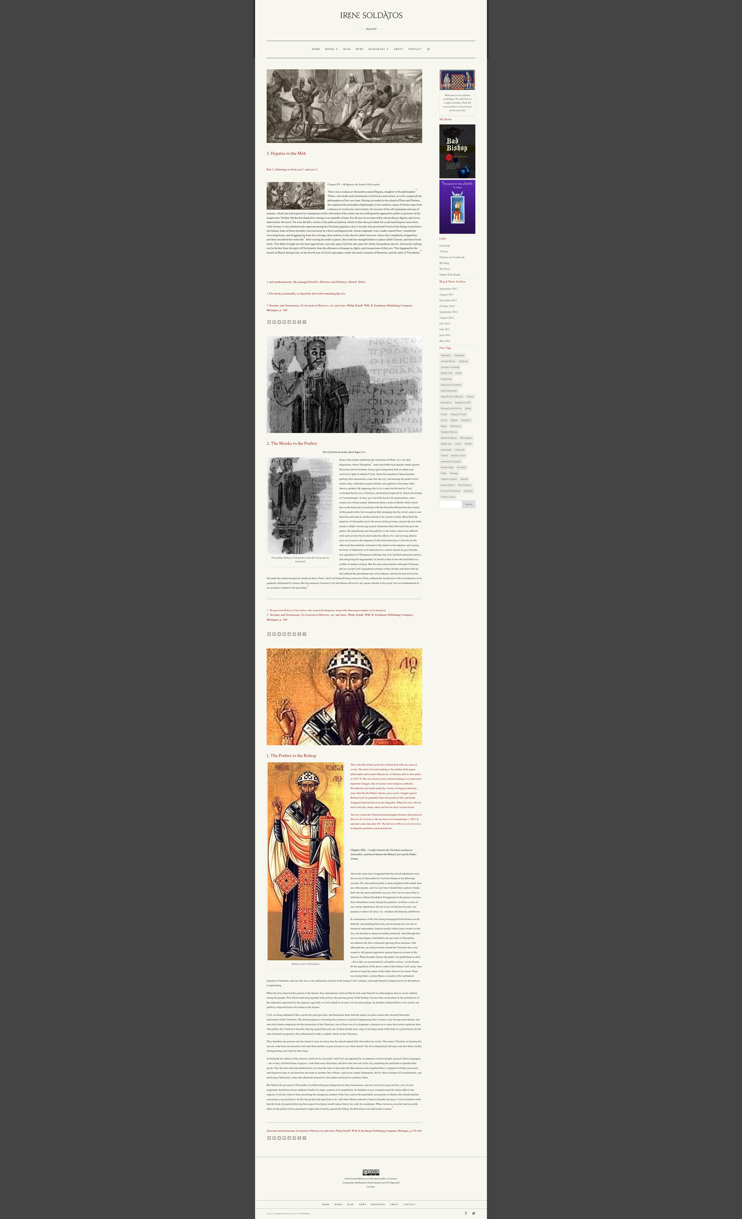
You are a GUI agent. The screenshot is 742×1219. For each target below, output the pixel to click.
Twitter (443, 251)
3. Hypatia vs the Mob (286, 153)
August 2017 (446, 294)
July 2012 (444, 323)
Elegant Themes (283, 1213)
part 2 (314, 169)
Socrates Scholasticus (450, 490)
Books (330, 49)
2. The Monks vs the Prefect (292, 443)
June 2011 (444, 335)
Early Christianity (449, 390)
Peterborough (447, 467)
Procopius (461, 467)
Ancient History (448, 361)
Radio (443, 473)
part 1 (301, 169)
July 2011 (444, 329)
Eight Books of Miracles (452, 396)
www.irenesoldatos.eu (356, 1178)
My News (444, 269)
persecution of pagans (451, 461)
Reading (454, 473)
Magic (444, 426)
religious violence (449, 479)
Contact (415, 49)
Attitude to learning (450, 367)
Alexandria (446, 355)
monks (458, 443)
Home (316, 49)
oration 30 (459, 449)
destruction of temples (451, 384)
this (343, 293)
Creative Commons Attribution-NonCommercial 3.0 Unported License (371, 1182)
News (360, 49)
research (464, 479)
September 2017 (448, 289)
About (398, 49)
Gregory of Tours (458, 414)
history (444, 420)
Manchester (455, 426)
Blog (347, 49)
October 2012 (447, 306)
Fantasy (470, 396)
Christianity (446, 379)
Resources (377, 49)
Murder (468, 443)
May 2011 (444, 341)
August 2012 (446, 318)
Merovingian (466, 437)
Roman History (448, 485)
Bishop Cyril (446, 373)
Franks (444, 414)
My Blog (444, 263)
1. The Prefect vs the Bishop (291, 756)
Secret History (464, 485)
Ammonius (459, 355)
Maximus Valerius (449, 431)
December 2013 (448, 300)
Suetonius (468, 490)
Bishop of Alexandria (295, 610)
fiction (468, 408)
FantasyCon (446, 402)
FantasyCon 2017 (463, 402)
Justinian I (466, 420)
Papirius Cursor (458, 455)
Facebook (444, 246)
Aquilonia (463, 361)
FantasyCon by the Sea (451, 408)
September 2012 (448, 312)
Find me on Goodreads (452, 257)
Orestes (444, 455)
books (458, 373)
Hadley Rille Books (449, 274)
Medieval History (449, 437)
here (363, 452)
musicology (446, 449)
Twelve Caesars (448, 496)
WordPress (305, 1213)
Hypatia (454, 420)
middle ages (446, 443)
